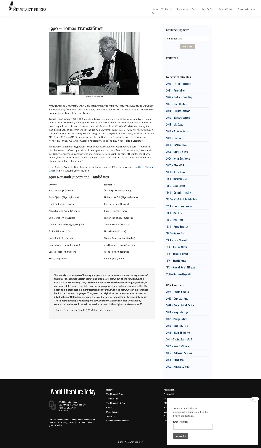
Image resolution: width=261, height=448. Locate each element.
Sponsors (110, 416)
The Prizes (166, 9)
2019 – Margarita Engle (177, 312)
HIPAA (167, 399)
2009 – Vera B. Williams (177, 346)
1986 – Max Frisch (174, 220)
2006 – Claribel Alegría (177, 152)
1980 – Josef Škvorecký (177, 240)
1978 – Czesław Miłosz (176, 247)
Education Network (246, 9)
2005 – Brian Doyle (175, 360)
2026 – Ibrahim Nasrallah (178, 83)
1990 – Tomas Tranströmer (179, 206)
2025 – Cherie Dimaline (177, 292)
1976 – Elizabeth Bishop (177, 254)
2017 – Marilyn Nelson (176, 319)
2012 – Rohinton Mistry (177, 131)
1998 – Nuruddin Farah (177, 179)
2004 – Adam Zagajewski (178, 158)
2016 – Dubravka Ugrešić (178, 117)
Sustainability (170, 394)
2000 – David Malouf (176, 172)
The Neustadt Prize (114, 394)
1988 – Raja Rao (174, 213)
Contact (109, 407)
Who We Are (207, 9)
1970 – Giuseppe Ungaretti (178, 274)
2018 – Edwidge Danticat (178, 111)
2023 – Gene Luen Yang (177, 298)
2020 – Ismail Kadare (176, 104)
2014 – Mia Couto (174, 124)
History (109, 390)
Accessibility (169, 390)
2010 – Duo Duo (173, 138)
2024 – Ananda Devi (175, 90)
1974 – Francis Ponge (176, 260)
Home (155, 9)
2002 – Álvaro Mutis (176, 165)
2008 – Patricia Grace (176, 145)
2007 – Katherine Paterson (179, 353)
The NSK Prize (112, 399)
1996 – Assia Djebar (175, 186)
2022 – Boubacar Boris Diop (179, 97)
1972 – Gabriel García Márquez (180, 267)
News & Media (225, 9)
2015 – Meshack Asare (177, 326)
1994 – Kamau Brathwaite (178, 192)
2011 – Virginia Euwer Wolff (179, 339)
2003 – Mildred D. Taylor (178, 366)
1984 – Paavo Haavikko (177, 226)
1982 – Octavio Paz (175, 233)
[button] (153, 14)
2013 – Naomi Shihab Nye (178, 332)
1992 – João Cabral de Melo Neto (181, 199)
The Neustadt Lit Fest (186, 9)
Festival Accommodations (117, 421)
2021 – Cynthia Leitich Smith (180, 305)
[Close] (254, 399)
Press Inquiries (112, 412)
